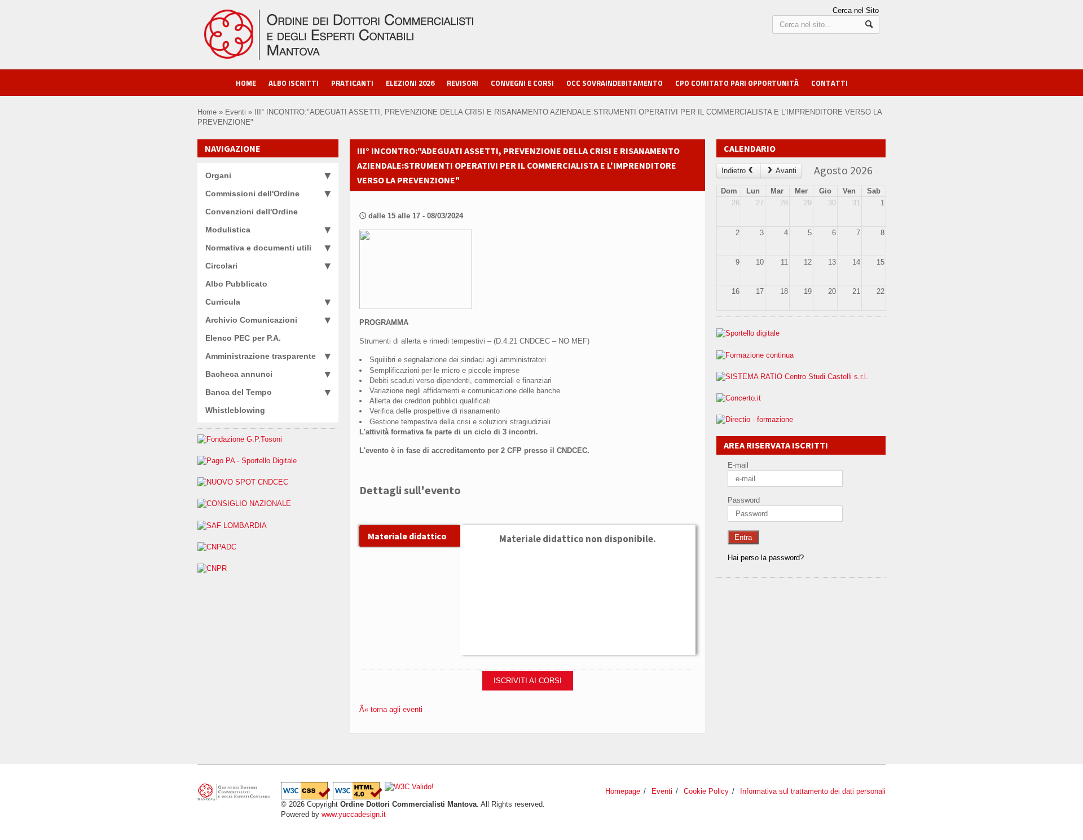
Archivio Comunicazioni (251, 319)
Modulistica (227, 229)
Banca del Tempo (238, 392)
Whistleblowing (235, 410)
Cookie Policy (706, 791)
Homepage (622, 791)
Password (744, 500)
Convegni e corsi (522, 83)
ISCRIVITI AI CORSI (528, 680)
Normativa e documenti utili (258, 247)
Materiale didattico (407, 536)
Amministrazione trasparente (260, 355)
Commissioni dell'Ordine (252, 193)
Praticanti (352, 83)
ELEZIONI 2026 (410, 83)
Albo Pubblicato (236, 283)
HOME (246, 83)
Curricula (222, 301)
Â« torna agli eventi (390, 709)
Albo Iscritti (293, 83)
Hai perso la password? (766, 557)
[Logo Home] (357, 14)
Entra (743, 537)
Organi (218, 175)
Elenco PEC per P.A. (243, 337)
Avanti (786, 170)
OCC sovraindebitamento (614, 83)
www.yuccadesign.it (354, 814)
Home (207, 112)
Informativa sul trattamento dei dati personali (813, 791)
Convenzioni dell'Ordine (251, 211)
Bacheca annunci (238, 374)
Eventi (235, 112)
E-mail (738, 465)
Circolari (221, 265)
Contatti (829, 83)
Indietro (733, 170)
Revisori (462, 83)
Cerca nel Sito (856, 10)
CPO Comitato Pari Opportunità (737, 83)
